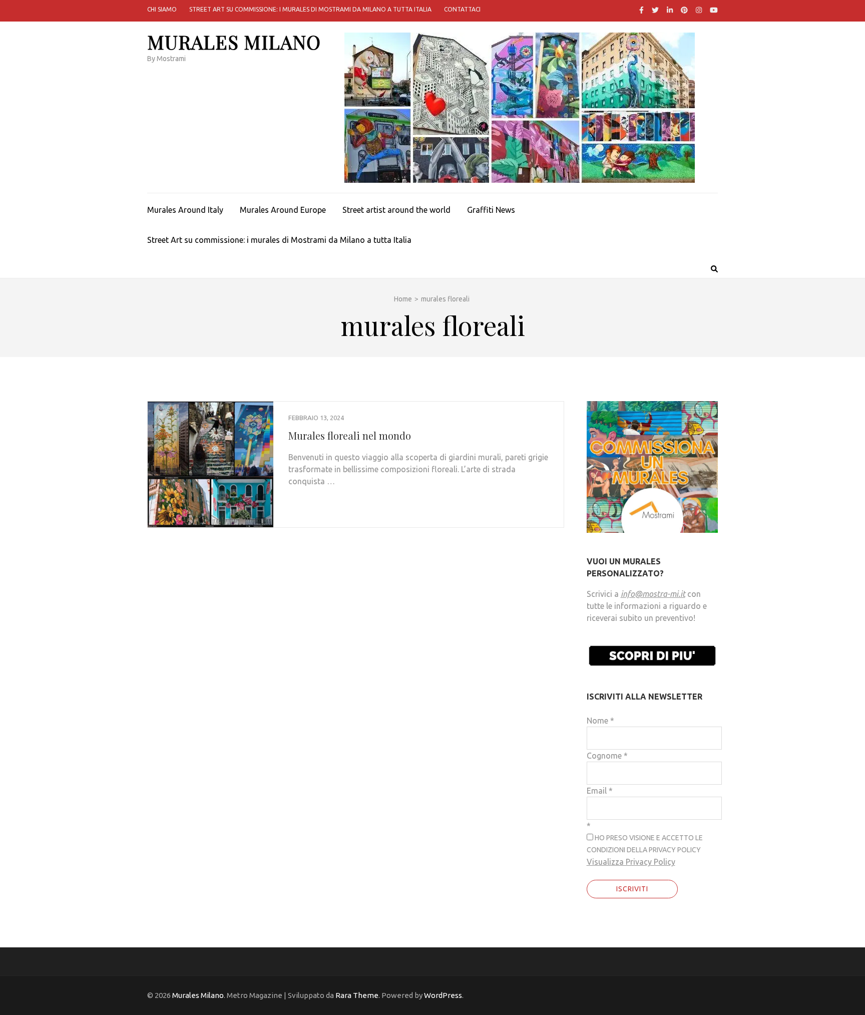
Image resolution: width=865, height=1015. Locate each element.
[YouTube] (714, 10)
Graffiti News (491, 209)
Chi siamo (162, 9)
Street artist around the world (396, 209)
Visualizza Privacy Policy (631, 861)
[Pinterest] (684, 10)
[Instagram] (699, 10)
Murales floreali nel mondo (349, 435)
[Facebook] (641, 10)
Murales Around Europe (283, 209)
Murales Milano (234, 42)
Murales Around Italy (185, 209)
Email (600, 790)
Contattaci (462, 9)
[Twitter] (655, 10)
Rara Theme (356, 995)
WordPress (443, 995)
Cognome (607, 755)
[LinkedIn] (670, 10)
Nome (600, 720)
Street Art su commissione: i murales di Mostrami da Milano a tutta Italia (310, 9)
